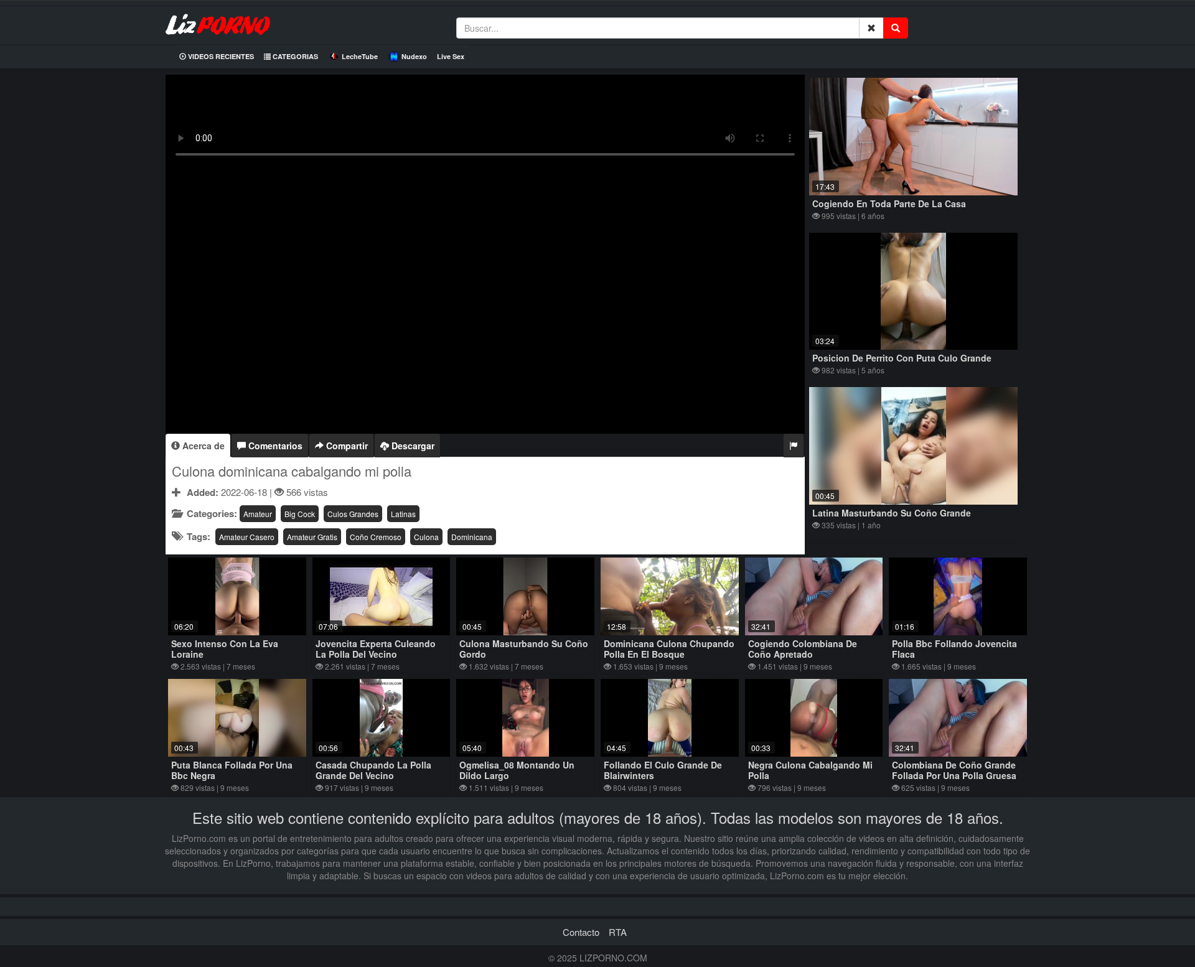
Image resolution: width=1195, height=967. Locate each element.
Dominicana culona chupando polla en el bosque (669, 648)
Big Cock (299, 513)
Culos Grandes (352, 513)
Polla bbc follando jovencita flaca (954, 648)
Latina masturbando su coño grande (891, 513)
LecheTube (360, 56)
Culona (426, 536)
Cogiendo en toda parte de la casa (889, 203)
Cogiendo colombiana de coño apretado (802, 648)
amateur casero (246, 536)
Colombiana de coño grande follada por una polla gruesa (954, 770)
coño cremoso (375, 536)
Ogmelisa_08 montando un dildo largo (516, 770)
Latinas (403, 513)
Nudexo (414, 56)
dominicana (471, 536)
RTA (618, 931)
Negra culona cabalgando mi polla (810, 770)
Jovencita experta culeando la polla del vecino (376, 648)
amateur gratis (312, 536)
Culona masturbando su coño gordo (523, 648)
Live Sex (450, 56)
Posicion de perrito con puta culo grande (901, 358)
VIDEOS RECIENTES (220, 56)
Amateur (257, 513)
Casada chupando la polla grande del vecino (373, 770)
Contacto (581, 931)
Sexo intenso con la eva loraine (224, 648)
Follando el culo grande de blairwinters (663, 770)
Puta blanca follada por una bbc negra (232, 770)
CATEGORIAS (294, 56)
